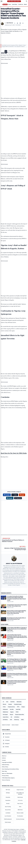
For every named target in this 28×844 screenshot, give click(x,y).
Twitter (15, 494)
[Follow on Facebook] (17, 23)
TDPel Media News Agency (14, 1)
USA (11, 719)
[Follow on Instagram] (23, 23)
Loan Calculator (8, 815)
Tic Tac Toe (20, 800)
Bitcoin (4, 704)
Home (9, 4)
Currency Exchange (20, 819)
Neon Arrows (20, 803)
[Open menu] (2, 1)
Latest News (14, 4)
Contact (4, 760)
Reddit (22, 494)
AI (3, 701)
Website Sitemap (6, 724)
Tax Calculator (20, 815)
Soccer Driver (8, 809)
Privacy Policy (5, 775)
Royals (11, 714)
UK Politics (16, 717)
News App (4, 771)
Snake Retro (7, 800)
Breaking (5, 4)
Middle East (5, 711)
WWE (22, 719)
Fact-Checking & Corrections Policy (10, 769)
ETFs (18, 706)
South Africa (5, 717)
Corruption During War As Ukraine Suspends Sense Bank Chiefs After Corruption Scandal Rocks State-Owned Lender (16, 598)
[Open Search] (26, 1)
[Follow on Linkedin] (20, 23)
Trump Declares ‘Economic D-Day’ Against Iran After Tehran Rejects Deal (17, 605)
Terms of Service (6, 780)
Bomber (8, 803)
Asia (7, 701)
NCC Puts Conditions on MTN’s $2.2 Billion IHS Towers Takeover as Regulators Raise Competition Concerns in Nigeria (17, 667)
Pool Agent (5, 714)
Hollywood (5, 709)
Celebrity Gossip (17, 704)
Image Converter (20, 789)
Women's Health (20, 812)
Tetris (20, 806)
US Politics (5, 719)
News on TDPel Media (7, 773)
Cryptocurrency (11, 706)
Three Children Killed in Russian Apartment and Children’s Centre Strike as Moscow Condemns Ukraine (17, 682)
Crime (4, 706)
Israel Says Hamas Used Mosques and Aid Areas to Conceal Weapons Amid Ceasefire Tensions (17, 675)
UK (11, 717)
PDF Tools (8, 789)
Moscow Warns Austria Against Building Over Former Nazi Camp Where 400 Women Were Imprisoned (16, 612)
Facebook (7, 494)
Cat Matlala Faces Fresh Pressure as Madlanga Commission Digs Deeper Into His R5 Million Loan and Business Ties (16, 644)
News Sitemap (15, 724)
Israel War (18, 709)
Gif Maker (8, 792)
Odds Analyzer (8, 822)
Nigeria (12, 711)
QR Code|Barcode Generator (20, 793)
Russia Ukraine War (19, 714)
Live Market (8, 812)
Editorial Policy (5, 764)
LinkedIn (10, 498)
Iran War (12, 709)
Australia (12, 701)
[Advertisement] (14, 71)
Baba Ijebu (19, 701)
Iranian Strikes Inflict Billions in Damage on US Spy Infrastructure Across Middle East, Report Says (17, 629)
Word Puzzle (20, 797)
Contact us (20, 4)
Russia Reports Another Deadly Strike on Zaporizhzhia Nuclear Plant (16, 618)
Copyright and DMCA (7, 762)
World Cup (16, 719)
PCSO (17, 711)
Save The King (8, 806)
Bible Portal (20, 809)
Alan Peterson (10, 22)
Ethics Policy (5, 766)
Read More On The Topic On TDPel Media (14, 453)
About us (4, 755)
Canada (10, 704)
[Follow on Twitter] (15, 23)
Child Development (8, 819)
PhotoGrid (8, 797)
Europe (23, 706)
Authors (4, 758)
